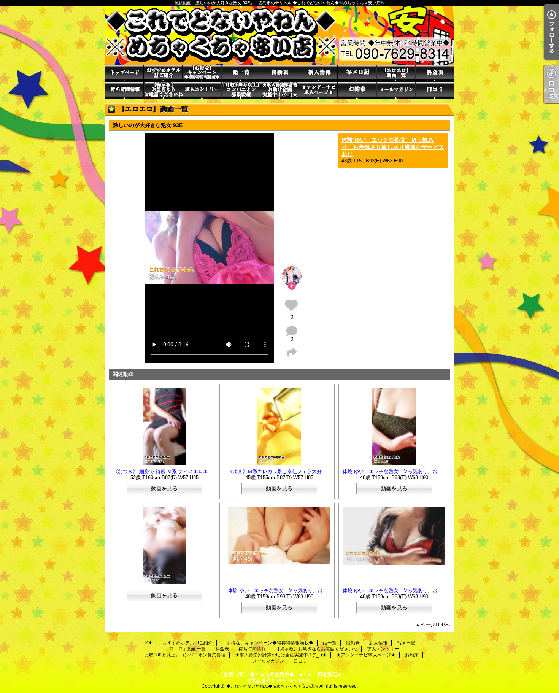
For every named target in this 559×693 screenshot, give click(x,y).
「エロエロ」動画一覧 (395, 73)
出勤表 (279, 73)
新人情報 (318, 73)
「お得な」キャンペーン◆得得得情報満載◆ (202, 73)
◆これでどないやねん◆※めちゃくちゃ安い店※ (272, 686)
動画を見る (164, 488)
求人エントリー (202, 90)
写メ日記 (357, 73)
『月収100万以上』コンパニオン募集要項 (240, 90)
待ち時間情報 (124, 90)
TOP (124, 73)
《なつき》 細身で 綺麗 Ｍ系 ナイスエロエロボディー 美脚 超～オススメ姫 (196, 471)
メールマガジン (395, 90)
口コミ (434, 90)
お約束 (357, 90)
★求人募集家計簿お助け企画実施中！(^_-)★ (279, 90)
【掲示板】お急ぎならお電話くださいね (163, 90)
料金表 (434, 73)
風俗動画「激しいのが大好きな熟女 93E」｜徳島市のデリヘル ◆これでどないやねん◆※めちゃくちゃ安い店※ (279, 35)
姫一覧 (240, 73)
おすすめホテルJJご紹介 (163, 73)
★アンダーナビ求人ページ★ (318, 90)
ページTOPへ (435, 625)
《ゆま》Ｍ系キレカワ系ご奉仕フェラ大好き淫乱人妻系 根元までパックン (310, 471)
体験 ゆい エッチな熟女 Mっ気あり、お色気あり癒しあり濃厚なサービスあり (392, 147)
